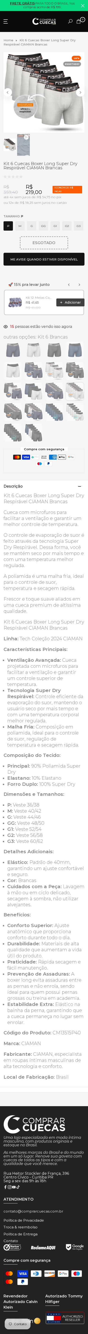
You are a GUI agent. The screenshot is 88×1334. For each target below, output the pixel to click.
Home (8, 40)
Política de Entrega (21, 1234)
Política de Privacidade (24, 1220)
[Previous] (8, 92)
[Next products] (79, 284)
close (82, 5)
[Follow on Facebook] (5, 1187)
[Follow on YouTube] (14, 1187)
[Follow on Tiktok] (18, 1187)
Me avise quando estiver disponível (44, 259)
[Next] (80, 92)
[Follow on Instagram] (9, 1187)
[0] (78, 21)
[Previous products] (69, 284)
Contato (11, 1241)
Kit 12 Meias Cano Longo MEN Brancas (40, 297)
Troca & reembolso (21, 1227)
